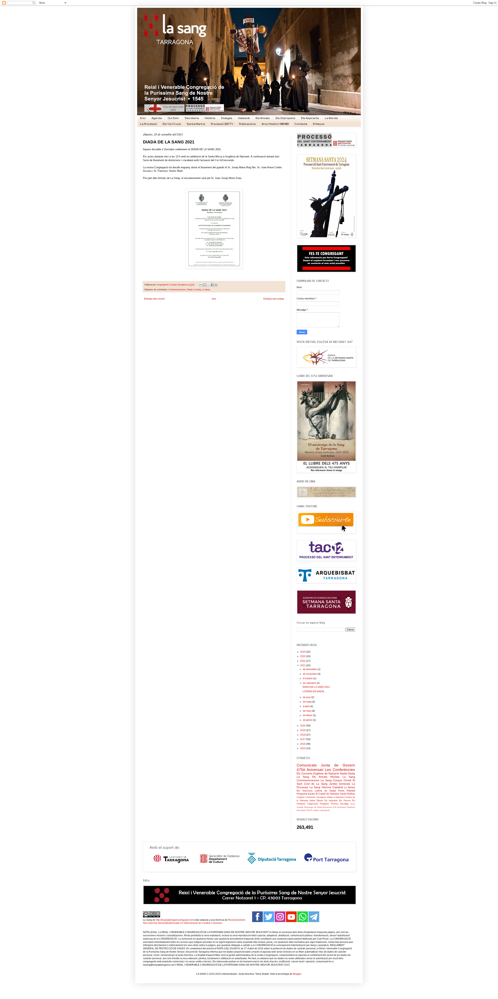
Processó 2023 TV (222, 124)
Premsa (334, 804)
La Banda (331, 118)
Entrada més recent (154, 298)
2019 (303, 730)
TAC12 (309, 810)
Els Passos (345, 800)
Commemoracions (177, 289)
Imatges (226, 118)
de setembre (310, 683)
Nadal (343, 773)
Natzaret (244, 118)
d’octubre (308, 678)
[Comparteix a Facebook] (212, 285)
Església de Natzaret (326, 773)
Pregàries (324, 804)
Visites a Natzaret (335, 797)
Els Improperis (285, 118)
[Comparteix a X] (208, 285)
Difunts (320, 800)
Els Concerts (304, 773)
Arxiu (353, 804)
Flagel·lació (312, 804)
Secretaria (192, 118)
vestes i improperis (321, 810)
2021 (303, 665)
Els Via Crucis (172, 124)
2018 (303, 734)
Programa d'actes (306, 793)
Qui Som (173, 118)
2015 (303, 748)
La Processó (148, 124)
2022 (303, 661)
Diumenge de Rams (313, 807)
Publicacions (247, 124)
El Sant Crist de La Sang (326, 782)
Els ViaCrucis (305, 790)
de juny (307, 697)
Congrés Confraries (306, 797)
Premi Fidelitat (346, 790)
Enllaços (318, 124)
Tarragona (321, 797)
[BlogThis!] (205, 285)
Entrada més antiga (273, 298)
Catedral (337, 787)
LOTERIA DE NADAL (313, 691)
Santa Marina (196, 124)
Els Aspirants (310, 118)
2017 (303, 739)
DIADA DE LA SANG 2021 (316, 687)
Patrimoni (351, 807)
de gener (308, 720)
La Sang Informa (320, 787)
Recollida (344, 804)
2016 (303, 744)
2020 (303, 725)
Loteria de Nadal (325, 790)
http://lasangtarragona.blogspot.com (175, 920)
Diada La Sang (194, 289)
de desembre (310, 669)
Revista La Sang (342, 776)
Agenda (157, 118)
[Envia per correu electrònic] (201, 285)
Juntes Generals (339, 783)
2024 (303, 651)
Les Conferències (340, 770)
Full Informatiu (339, 807)
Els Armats (263, 118)
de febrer (308, 715)
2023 (303, 656)
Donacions (327, 807)
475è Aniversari (310, 770)
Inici (143, 118)
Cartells (300, 807)
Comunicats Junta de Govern (326, 765)
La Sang (206, 289)
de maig (307, 701)
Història (210, 118)
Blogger (297, 974)
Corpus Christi (342, 780)
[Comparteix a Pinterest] (216, 285)
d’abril (306, 706)
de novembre (310, 674)
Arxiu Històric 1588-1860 (275, 124)
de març (307, 711)
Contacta (301, 124)
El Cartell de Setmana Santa (331, 793)
